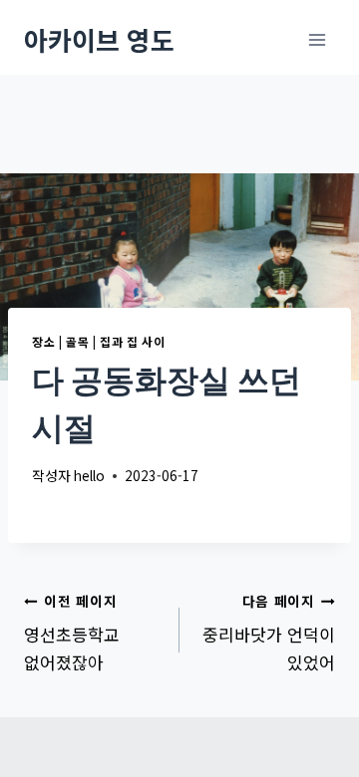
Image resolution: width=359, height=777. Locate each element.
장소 (43, 341)
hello (89, 475)
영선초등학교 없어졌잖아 (72, 632)
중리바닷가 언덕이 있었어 (268, 632)
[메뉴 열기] (316, 39)
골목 (77, 341)
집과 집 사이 (132, 341)
